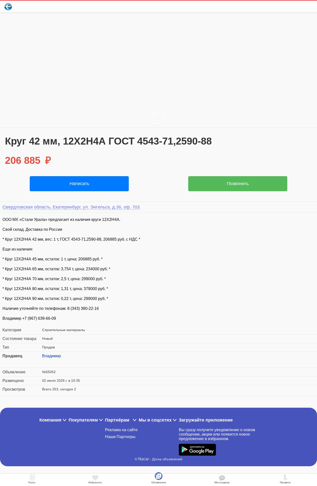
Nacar (143, 459)
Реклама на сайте (121, 430)
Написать (79, 183)
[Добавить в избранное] (293, 6)
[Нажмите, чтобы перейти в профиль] (46, 362)
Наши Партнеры (120, 437)
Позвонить (238, 183)
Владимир (51, 356)
